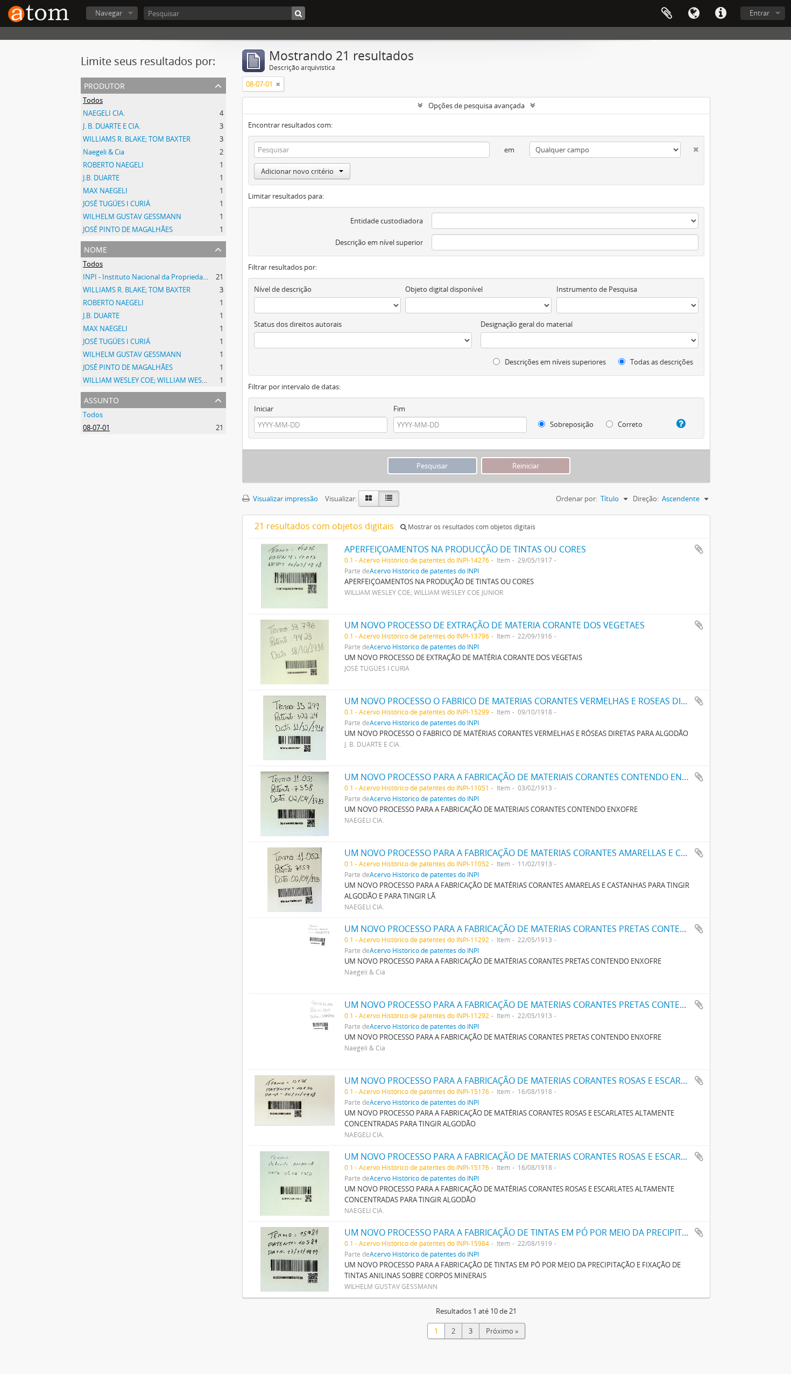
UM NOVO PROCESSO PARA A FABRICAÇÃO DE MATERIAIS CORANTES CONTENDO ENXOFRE (526, 777)
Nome (95, 248)
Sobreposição (571, 424)
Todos (93, 100)
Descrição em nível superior (379, 242)
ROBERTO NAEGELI (113, 165)
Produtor (104, 85)
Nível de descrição (283, 289)
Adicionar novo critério (297, 171)
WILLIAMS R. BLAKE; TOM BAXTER (136, 139)
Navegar (108, 13)
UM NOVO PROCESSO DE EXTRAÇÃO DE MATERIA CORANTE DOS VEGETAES (494, 625)
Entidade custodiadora (386, 221)
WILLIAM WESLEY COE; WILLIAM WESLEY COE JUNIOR (168, 380)
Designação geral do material (527, 324)
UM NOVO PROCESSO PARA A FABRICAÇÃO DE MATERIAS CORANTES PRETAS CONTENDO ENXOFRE (541, 929)
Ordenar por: (576, 498)
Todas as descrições (660, 362)
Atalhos (720, 13)
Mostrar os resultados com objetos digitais (470, 526)
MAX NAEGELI (105, 190)
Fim (399, 408)
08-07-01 (96, 427)
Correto (629, 424)
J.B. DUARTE (101, 178)
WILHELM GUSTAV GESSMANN (132, 216)
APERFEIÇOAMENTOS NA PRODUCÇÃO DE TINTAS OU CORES (465, 549)
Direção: (646, 498)
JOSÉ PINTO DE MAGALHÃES (128, 229)
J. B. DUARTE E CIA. (111, 126)
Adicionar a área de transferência (699, 549)
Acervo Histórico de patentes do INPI (424, 570)
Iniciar (263, 408)
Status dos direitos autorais (298, 324)
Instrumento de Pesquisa (596, 289)
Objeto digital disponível (444, 289)
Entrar (759, 13)
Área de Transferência (666, 13)
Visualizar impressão (284, 498)
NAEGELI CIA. (104, 113)
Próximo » (502, 1331)
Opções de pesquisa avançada (476, 105)
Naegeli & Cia (103, 152)
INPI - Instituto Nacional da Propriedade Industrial (163, 277)
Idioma (693, 13)
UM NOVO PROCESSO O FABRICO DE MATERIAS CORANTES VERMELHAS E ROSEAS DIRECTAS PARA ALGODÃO (561, 701)
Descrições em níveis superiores (554, 362)
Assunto (101, 399)
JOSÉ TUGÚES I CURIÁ (116, 203)
